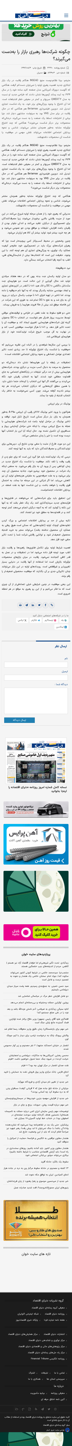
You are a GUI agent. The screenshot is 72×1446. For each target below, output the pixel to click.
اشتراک (32, 1373)
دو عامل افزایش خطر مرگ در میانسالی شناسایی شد (43, 996)
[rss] (36, 1409)
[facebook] (45, 605)
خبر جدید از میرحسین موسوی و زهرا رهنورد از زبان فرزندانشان (38, 1181)
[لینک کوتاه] (52, 605)
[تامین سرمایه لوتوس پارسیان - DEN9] (36, 891)
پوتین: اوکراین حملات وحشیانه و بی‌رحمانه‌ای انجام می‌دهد (39, 1002)
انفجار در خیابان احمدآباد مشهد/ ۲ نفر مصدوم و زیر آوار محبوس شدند (36, 1047)
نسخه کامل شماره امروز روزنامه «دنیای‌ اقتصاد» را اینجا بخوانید (37, 789)
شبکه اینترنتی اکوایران (28, 1314)
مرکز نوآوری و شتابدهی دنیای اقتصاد (46, 1340)
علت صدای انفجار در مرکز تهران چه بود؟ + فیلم (45, 1065)
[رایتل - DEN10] (36, 932)
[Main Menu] (66, 15)
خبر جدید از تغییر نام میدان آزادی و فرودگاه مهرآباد (43, 1082)
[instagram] (55, 1409)
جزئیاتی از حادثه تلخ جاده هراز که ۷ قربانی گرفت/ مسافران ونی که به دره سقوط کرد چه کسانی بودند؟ (37, 1090)
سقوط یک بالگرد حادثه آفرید (55, 1162)
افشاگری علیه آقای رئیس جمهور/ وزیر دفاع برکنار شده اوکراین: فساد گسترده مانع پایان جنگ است (39, 1020)
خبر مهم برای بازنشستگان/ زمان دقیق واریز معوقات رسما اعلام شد (36, 1029)
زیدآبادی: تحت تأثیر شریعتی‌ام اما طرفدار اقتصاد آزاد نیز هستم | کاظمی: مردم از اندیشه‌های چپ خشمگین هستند (37, 964)
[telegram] (26, 605)
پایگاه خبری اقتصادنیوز (27, 1320)
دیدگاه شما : (61, 684)
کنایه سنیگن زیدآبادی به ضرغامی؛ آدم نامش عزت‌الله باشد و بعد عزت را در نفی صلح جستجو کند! (38, 1010)
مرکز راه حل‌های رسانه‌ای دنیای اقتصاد (46, 1352)
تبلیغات (44, 1373)
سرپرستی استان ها (56, 1379)
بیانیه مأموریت (37, 1393)
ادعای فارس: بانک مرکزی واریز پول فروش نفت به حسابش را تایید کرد (36, 1073)
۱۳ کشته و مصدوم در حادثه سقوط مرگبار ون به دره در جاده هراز (36, 1168)
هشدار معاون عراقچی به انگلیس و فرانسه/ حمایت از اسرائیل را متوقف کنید (38, 1140)
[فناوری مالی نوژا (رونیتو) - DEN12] (36, 1220)
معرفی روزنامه (58, 1393)
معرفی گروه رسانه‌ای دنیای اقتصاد (48, 1308)
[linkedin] (33, 605)
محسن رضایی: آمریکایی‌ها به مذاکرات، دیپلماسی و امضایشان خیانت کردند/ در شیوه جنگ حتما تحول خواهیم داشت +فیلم (38, 1057)
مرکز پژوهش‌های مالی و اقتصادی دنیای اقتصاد (41, 1346)
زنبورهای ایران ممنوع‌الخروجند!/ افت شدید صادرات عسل (41, 1188)
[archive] (16, 1409)
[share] (29, 1409)
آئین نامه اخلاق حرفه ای (53, 1399)
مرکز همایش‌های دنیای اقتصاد (23, 1334)
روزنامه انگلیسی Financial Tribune (48, 1359)
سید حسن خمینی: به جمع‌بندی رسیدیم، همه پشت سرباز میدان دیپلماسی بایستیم (38, 987)
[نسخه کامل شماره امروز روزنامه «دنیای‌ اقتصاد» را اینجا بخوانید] (36, 760)
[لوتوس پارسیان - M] (36, 1439)
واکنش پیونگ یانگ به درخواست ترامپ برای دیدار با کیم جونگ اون (37, 1037)
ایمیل (65, 671)
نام (66, 658)
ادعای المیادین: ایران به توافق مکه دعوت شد (47, 1175)
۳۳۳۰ (56, 68)
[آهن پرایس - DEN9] (36, 844)
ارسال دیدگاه (19, 720)
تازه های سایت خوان (36, 1254)
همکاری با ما (34, 1379)
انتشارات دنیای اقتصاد (54, 1334)
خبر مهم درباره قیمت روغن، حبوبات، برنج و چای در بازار (41, 1105)
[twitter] (39, 605)
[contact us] (23, 1409)
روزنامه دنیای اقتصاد (55, 1314)
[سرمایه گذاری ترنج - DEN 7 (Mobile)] (36, 32)
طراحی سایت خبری (57, 1430)
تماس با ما (59, 1373)
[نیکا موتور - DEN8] (36, 809)
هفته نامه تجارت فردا (54, 1320)
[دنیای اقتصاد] (32, 16)
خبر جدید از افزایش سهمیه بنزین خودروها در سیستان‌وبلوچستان (37, 1098)
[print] (20, 605)
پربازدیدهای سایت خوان (36, 954)
